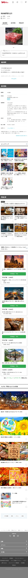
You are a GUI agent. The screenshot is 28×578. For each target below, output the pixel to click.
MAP (8, 99)
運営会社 (14, 565)
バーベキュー (9, 378)
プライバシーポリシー (19, 558)
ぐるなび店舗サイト (11, 128)
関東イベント (20, 530)
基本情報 (3, 86)
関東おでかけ (14, 530)
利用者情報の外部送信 (4, 560)
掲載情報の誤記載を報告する (21, 135)
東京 (12, 516)
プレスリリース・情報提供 (14, 562)
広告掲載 (22, 562)
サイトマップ (5, 558)
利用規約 (11, 558)
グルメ (17, 516)
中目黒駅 (6, 516)
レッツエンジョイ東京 (5, 530)
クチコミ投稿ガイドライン (16, 560)
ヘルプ (24, 560)
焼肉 (23, 516)
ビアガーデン (17, 378)
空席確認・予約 (14, 273)
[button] (13, 47)
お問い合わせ (4, 562)
